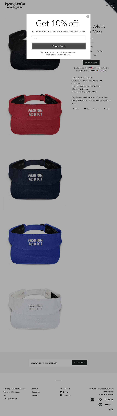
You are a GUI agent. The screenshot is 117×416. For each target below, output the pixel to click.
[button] (87, 16)
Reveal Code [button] (58, 46)
